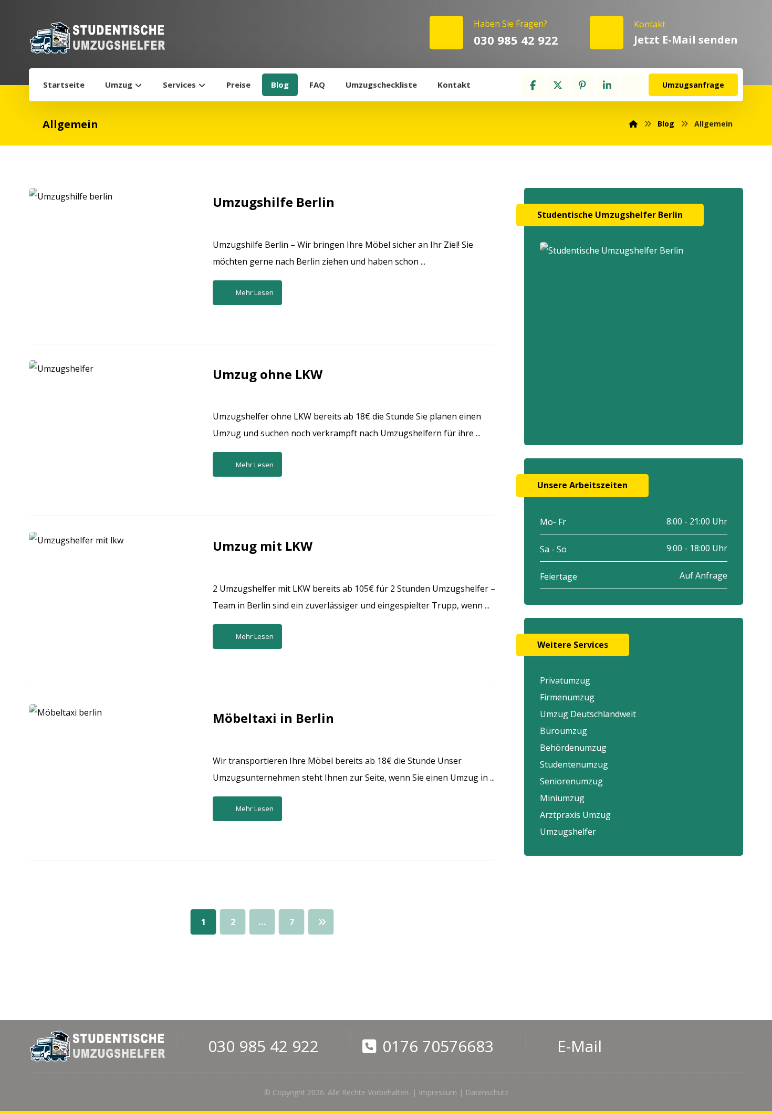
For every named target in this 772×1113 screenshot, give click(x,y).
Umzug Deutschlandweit (588, 714)
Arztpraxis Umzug (575, 815)
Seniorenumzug (571, 781)
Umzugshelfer (568, 831)
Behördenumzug (573, 747)
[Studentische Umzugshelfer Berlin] (97, 38)
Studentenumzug (574, 764)
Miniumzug (562, 798)
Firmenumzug (567, 697)
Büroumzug (563, 731)
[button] (533, 85)
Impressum (438, 1092)
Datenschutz (486, 1092)
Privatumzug (565, 680)
